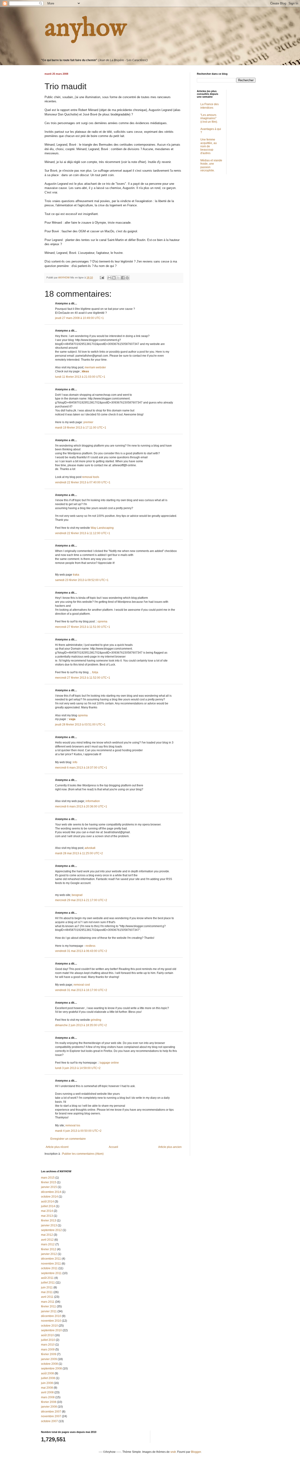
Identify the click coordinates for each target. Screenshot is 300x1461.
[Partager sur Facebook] (122, 277)
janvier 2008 (49, 1406)
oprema (102, 621)
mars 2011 (47, 1301)
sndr (173, 1452)
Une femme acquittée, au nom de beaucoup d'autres (208, 146)
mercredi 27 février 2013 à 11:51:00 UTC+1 (82, 627)
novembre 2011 (51, 1263)
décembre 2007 (51, 1411)
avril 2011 (47, 1296)
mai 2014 (47, 1211)
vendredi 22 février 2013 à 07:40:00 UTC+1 (82, 482)
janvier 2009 (49, 1359)
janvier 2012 (49, 1254)
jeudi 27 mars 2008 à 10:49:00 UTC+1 (79, 318)
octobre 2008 (49, 1363)
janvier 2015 (49, 1187)
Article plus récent (57, 1147)
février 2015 (48, 1182)
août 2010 (47, 1335)
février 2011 (48, 1306)
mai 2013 (47, 1215)
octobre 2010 (49, 1325)
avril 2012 (47, 1239)
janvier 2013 (49, 1225)
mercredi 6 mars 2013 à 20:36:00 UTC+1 (81, 806)
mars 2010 (48, 1344)
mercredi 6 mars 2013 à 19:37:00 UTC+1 (81, 767)
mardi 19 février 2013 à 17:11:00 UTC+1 (80, 427)
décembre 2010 (51, 1316)
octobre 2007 (49, 1421)
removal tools (90, 477)
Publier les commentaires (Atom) (83, 1153)
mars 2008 (48, 1397)
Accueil (113, 1147)
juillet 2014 (48, 1206)
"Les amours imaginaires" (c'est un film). (209, 118)
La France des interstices (209, 106)
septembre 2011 (51, 1273)
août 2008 (47, 1373)
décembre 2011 (51, 1258)
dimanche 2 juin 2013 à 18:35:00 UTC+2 (81, 1025)
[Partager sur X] (118, 277)
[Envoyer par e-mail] (109, 277)
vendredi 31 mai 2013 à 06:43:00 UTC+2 (81, 951)
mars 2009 (48, 1349)
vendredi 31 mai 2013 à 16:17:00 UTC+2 (81, 990)
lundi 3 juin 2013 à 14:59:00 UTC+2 (78, 1068)
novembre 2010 (51, 1320)
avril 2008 (47, 1392)
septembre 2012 (51, 1230)
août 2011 (47, 1278)
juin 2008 (47, 1383)
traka (76, 574)
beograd (77, 895)
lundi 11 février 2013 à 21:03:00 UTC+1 (80, 376)
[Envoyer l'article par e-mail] (102, 277)
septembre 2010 (51, 1330)
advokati (90, 848)
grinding (96, 1019)
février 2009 (48, 1354)
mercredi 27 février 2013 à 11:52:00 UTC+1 (82, 677)
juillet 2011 (48, 1282)
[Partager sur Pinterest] (127, 277)
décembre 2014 (51, 1192)
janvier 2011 (49, 1311)
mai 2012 (47, 1234)
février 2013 (48, 1220)
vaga (72, 719)
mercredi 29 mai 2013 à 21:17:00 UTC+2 (81, 900)
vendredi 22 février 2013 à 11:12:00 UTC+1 (82, 533)
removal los (72, 1125)
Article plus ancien (170, 1147)
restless (90, 945)
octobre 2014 (49, 1196)
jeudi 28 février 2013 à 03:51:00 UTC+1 (80, 724)
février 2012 (48, 1249)
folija (95, 672)
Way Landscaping (102, 527)
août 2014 (47, 1201)
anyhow (86, 28)
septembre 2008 (51, 1368)
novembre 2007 (51, 1416)
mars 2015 (48, 1177)
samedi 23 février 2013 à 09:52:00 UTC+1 (82, 580)
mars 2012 (48, 1244)
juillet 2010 (48, 1340)
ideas (85, 371)
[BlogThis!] (114, 277)
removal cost (82, 984)
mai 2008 (47, 1387)
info (75, 762)
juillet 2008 (48, 1378)
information (93, 801)
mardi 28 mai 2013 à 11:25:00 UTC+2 (79, 853)
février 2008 (48, 1402)
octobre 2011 (49, 1268)
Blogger (196, 1452)
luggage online (109, 1062)
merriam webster (95, 367)
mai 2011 (47, 1292)
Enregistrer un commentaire (68, 1138)
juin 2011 (47, 1287)
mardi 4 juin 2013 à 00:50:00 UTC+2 (78, 1130)
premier (88, 422)
